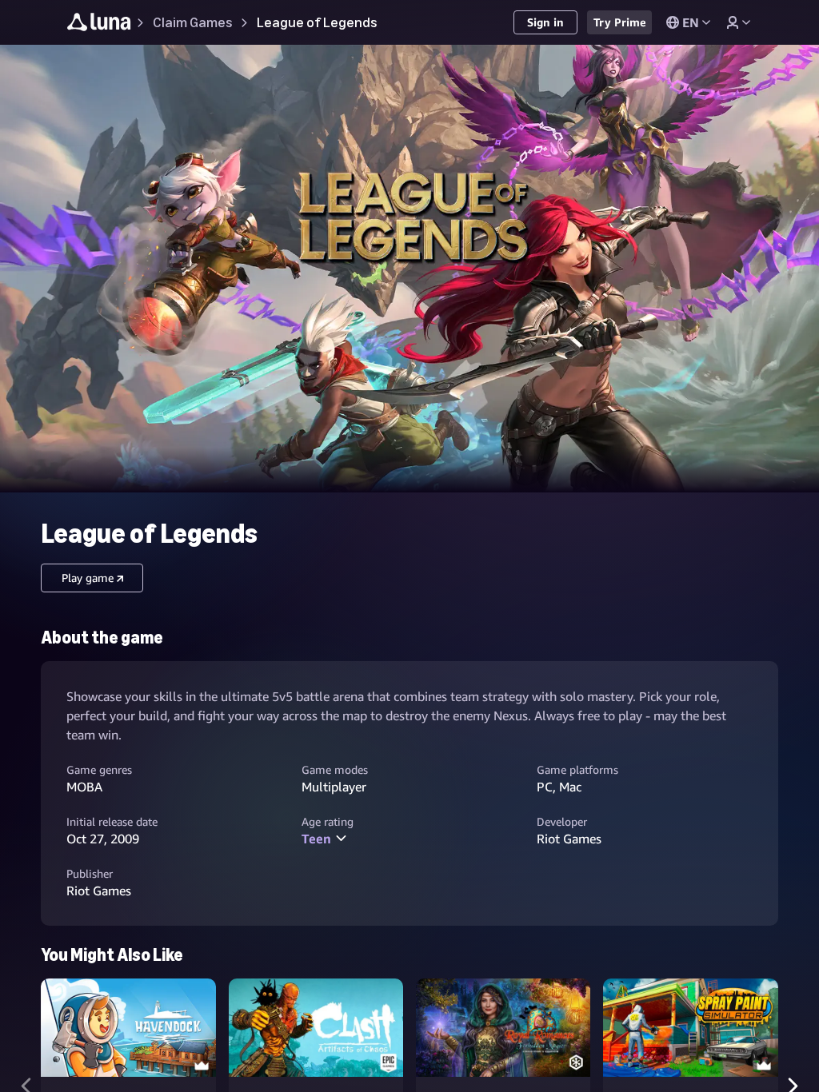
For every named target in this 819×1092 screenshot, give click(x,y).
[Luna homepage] (99, 24)
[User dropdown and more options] (738, 22)
